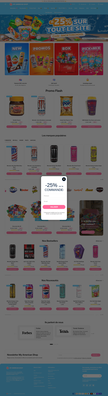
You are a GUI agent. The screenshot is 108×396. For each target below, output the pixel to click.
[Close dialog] (64, 179)
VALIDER (54, 207)
